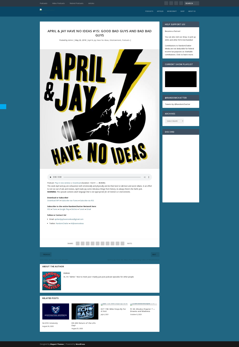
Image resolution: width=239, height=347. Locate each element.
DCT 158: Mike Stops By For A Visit (113, 310)
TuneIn (82, 209)
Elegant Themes (57, 344)
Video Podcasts (58, 3)
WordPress (80, 344)
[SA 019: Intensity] (55, 311)
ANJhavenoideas (77, 223)
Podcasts (43, 3)
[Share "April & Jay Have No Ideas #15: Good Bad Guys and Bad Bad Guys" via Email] (117, 243)
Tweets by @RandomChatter (177, 104)
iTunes (55, 209)
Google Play (64, 209)
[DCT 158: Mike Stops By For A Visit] (114, 304)
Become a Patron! (172, 31)
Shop (182, 11)
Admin (70, 40)
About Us (192, 11)
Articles (91, 3)
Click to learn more (184, 54)
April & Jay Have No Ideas (98, 40)
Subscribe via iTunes (70, 200)
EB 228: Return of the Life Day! (83, 324)
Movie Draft (172, 11)
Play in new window (63, 183)
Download (77, 183)
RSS (48, 209)
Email (89, 209)
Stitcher (74, 209)
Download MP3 (53, 200)
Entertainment (115, 40)
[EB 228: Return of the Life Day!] (85, 311)
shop (185, 37)
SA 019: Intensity (50, 323)
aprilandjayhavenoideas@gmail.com (69, 219)
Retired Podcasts (76, 3)
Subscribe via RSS (87, 200)
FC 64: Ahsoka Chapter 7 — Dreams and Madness (142, 310)
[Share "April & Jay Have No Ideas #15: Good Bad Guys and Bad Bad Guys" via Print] (122, 243)
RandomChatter (62, 223)
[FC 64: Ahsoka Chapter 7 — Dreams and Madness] (143, 304)
